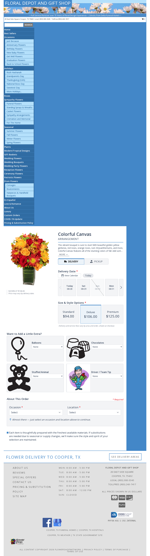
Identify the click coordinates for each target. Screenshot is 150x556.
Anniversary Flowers (16, 45)
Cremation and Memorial (18, 118)
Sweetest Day (13, 87)
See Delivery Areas (125, 456)
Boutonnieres (13, 189)
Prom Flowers (11, 181)
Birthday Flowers (15, 48)
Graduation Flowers (16, 60)
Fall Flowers (12, 134)
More (62, 254)
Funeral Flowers (14, 103)
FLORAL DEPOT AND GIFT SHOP (37, 3)
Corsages (11, 185)
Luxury (7, 211)
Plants (7, 146)
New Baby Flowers (15, 52)
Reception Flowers (13, 169)
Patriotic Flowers (12, 177)
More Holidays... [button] (14, 91)
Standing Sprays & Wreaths (19, 107)
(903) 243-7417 (63, 19)
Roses (7, 95)
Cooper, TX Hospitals (91, 530)
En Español (9, 200)
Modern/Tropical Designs (17, 150)
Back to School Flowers (18, 64)
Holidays (8, 68)
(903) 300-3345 (45, 19)
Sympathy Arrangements (18, 115)
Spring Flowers (14, 142)
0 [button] (144, 19)
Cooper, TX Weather (58, 535)
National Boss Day (15, 83)
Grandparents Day (15, 76)
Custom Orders (12, 215)
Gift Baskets (10, 154)
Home (7, 29)
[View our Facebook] (47, 526)
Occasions (9, 37)
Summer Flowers (15, 131)
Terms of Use (75, 551)
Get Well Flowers (15, 56)
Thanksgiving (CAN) (16, 80)
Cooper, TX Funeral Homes (61, 530)
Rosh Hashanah (14, 72)
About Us (9, 207)
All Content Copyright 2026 (37, 549)
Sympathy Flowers (13, 99)
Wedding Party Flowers (16, 166)
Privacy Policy (93, 549)
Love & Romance (12, 203)
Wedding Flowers (12, 158)
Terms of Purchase (116, 549)
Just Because (13, 41)
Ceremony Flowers (13, 173)
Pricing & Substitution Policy (18, 222)
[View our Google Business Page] (57, 526)
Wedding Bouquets (14, 162)
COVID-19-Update (13, 219)
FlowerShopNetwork (68, 549)
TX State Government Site (88, 535)
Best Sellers (10, 33)
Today (88, 275)
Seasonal (8, 127)
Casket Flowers (14, 111)
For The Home (14, 122)
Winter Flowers (14, 138)
